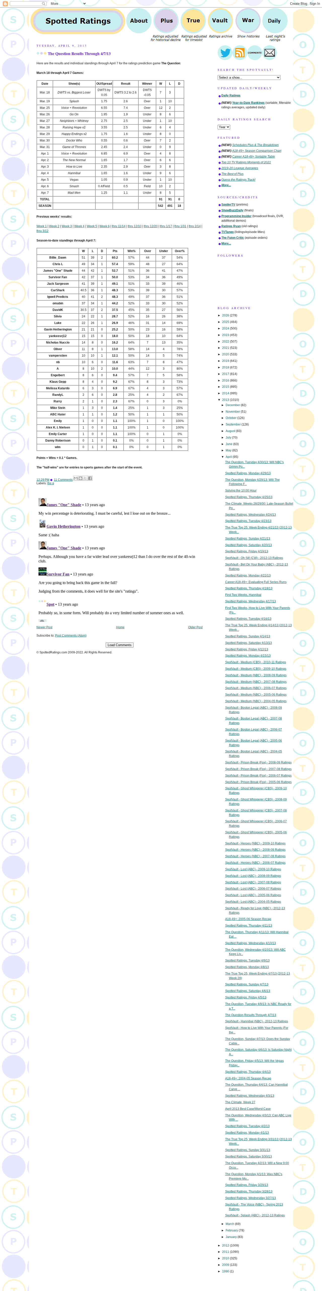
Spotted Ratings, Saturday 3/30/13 (248, 1156)
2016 (226, 380)
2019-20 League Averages (239, 168)
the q (50, 483)
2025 (226, 322)
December (233, 405)
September (234, 424)
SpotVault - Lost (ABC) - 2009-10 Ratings (253, 869)
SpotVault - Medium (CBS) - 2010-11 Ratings (255, 662)
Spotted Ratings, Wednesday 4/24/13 (250, 514)
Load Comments (120, 645)
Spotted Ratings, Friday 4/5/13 (245, 997)
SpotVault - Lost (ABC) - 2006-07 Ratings (253, 888)
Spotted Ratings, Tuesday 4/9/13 (247, 960)
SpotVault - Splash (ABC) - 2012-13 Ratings (255, 1215)
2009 (226, 1265)
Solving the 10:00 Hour (241, 490)
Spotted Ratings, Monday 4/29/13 (248, 473)
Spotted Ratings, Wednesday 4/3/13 (249, 1095)
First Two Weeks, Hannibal (243, 595)
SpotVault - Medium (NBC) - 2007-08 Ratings (256, 682)
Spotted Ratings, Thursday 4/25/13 (248, 497)
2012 (226, 1245)
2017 (226, 374)
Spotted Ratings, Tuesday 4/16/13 (248, 618)
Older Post (195, 627)
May (229, 450)
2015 (226, 387)
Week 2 (54, 226)
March (230, 1224)
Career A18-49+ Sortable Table (253, 156)
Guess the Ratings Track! (238, 179)
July (229, 437)
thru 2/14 (195, 226)
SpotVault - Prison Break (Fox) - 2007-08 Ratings (258, 769)
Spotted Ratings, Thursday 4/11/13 (248, 925)
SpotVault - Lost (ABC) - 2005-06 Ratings (253, 895)
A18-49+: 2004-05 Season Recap (248, 1078)
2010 (226, 1258)
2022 (226, 341)
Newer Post (44, 627)
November (233, 411)
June (229, 444)
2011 (226, 1252)
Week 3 (67, 226)
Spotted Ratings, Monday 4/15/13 (248, 655)
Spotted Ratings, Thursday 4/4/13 (248, 1072)
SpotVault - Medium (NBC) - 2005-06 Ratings (256, 694)
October (231, 418)
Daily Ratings (230, 95)
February (232, 1230)
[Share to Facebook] (90, 478)
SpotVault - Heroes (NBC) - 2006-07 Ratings (255, 863)
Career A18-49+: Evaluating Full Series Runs (256, 582)
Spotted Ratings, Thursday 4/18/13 (248, 588)
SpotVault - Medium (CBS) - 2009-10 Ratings (255, 669)
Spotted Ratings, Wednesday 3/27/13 (250, 1198)
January (231, 1237)
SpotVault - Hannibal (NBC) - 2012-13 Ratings (256, 1021)
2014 (226, 393)
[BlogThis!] (80, 478)
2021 (226, 348)
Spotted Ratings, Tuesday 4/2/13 (247, 1126)
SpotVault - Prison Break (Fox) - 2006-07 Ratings (258, 775)
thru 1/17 (166, 226)
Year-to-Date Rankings (248, 103)
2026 (226, 315)
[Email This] (75, 478)
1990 (226, 1271)
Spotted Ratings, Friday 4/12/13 (246, 649)
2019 (226, 361)
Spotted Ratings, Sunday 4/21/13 (247, 538)
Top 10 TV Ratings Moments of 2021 (246, 162)
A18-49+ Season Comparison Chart (256, 151)
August (231, 431)
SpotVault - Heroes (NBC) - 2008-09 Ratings (255, 849)
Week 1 (41, 226)
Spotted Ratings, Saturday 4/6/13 (247, 991)
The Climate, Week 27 (240, 1102)
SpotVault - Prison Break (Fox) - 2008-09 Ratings (258, 762)
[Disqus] (119, 559)
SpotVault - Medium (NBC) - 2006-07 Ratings (256, 688)
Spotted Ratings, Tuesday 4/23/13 (248, 521)
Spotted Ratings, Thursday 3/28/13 (248, 1191)
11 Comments (63, 480)
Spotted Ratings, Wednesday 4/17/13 (250, 601)
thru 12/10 (135, 226)
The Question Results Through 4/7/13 (79, 53)
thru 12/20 (151, 226)
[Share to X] (85, 478)
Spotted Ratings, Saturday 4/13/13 (248, 643)
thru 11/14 (119, 226)
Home (120, 627)
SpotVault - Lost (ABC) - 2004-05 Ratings (253, 901)
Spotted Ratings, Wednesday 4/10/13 (250, 943)
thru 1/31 (180, 226)
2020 (226, 354)
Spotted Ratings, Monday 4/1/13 (247, 1132)
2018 (226, 367)
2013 (226, 400)
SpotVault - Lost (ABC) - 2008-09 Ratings (253, 876)
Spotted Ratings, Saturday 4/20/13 (248, 545)
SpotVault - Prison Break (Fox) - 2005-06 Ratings (258, 782)
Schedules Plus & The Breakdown (255, 145)
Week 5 (92, 226)
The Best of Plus (232, 174)
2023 (226, 335)
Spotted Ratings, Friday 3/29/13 (246, 1185)
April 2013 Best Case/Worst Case (248, 1109)
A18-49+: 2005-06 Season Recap (248, 919)
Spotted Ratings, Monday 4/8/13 (247, 967)
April (229, 457)
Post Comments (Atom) (71, 635)
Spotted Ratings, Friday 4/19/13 (246, 551)
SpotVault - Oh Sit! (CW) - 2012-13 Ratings (254, 558)
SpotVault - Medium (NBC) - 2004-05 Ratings (256, 701)
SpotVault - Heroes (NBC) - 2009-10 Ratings (255, 843)
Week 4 (79, 226)
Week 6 (104, 226)
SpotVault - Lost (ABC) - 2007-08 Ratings (253, 882)
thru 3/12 (42, 231)
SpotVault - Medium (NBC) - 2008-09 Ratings (256, 675)
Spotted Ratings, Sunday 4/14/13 (247, 636)
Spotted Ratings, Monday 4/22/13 (248, 575)
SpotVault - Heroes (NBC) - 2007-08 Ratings (255, 856)
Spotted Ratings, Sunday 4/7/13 (246, 984)
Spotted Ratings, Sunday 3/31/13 (247, 1150)
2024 (226, 328)
